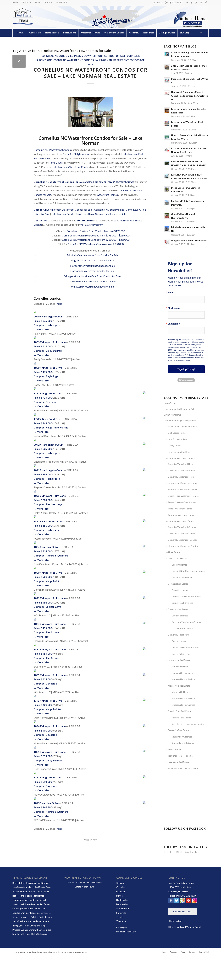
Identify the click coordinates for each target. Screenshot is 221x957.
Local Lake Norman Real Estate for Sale (104, 213)
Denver (119, 895)
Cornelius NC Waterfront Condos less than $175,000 (95, 231)
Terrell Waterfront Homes (180, 508)
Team (37, 2)
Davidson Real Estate (178, 609)
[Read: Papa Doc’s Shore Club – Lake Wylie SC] (167, 80)
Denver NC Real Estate (178, 634)
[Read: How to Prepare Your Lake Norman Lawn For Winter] (167, 137)
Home (15, 2)
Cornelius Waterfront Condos (73, 60)
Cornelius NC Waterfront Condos (52, 149)
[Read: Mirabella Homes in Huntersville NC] (167, 229)
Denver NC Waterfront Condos (182, 540)
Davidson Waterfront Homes (181, 470)
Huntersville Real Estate (179, 660)
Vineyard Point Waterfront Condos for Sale (92, 281)
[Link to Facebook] (191, 2)
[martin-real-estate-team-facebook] (171, 901)
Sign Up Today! (186, 369)
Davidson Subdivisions (182, 628)
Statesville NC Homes (182, 736)
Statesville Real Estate (178, 730)
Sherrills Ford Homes (181, 717)
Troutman (121, 921)
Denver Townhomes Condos (185, 647)
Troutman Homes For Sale (180, 755)
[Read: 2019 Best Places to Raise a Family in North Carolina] (167, 67)
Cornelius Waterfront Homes (181, 464)
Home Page (169, 403)
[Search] (201, 33)
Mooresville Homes (181, 692)
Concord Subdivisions (182, 577)
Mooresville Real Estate (179, 685)
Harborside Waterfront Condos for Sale (92, 270)
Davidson (120, 891)
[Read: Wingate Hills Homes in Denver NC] (167, 242)
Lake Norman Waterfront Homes (179, 458)
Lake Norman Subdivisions (66, 213)
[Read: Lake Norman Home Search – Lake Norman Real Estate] (167, 150)
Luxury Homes (174, 445)
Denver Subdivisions (181, 654)
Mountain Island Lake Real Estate (183, 768)
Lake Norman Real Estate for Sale (179, 409)
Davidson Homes (180, 615)
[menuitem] (16, 2)
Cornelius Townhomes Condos (186, 596)
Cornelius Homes (180, 590)
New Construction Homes (180, 452)
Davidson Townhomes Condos (186, 622)
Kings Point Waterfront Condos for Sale (92, 260)
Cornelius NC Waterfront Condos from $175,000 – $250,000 (95, 235)
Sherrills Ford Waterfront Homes (183, 496)
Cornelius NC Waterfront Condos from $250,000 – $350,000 (95, 239)
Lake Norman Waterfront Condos (71, 166)
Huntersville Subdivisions (183, 679)
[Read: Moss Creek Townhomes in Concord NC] (167, 189)
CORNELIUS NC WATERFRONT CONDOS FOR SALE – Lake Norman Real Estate (90, 72)
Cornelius (120, 887)
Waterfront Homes (107, 194)
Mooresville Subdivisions (183, 698)
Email (171, 292)
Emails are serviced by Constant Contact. (186, 358)
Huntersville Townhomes (183, 673)
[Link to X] (196, 2)
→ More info (41, 329)
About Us (26, 2)
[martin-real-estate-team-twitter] (176, 901)
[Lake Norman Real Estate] (22, 16)
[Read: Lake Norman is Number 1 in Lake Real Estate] (167, 110)
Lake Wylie (121, 927)
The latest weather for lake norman (186, 815)
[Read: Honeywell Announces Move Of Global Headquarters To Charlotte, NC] (167, 93)
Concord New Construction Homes (188, 571)
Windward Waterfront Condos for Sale (92, 286)
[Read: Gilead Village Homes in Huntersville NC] (167, 216)
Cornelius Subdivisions (182, 603)
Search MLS (61, 2)
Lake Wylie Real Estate (178, 762)
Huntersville (121, 900)
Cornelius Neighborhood (76, 153)
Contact (48, 2)
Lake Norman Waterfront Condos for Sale (69, 209)
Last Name (174, 323)
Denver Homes (179, 641)
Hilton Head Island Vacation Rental (184, 927)
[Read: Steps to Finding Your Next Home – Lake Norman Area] (167, 54)
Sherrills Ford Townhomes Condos (188, 724)
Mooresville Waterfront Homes (182, 489)
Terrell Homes (174, 749)
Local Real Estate (172, 552)
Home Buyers (56, 162)
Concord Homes (179, 564)
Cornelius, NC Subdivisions (109, 209)
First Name (174, 308)
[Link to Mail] (186, 2)
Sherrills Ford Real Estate (179, 711)
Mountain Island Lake (126, 931)
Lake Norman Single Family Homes (180, 420)
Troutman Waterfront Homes (181, 515)
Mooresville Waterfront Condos (183, 546)
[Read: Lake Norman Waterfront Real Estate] (167, 123)
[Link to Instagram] (201, 2)
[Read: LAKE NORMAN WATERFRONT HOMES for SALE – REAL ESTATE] (167, 163)
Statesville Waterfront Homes (182, 502)
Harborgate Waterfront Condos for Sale (92, 265)
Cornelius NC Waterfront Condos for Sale (98, 55)
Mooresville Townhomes (183, 705)
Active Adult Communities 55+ (182, 426)
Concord (120, 883)
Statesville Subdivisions (183, 743)
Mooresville (121, 904)
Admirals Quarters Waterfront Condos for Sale (92, 255)
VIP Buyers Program (91, 224)
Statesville (121, 913)
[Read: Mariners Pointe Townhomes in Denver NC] (167, 202)
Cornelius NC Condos (55, 55)
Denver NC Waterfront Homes (182, 477)
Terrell (119, 917)
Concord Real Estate (177, 558)
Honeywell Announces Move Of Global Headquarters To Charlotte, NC (189, 96)
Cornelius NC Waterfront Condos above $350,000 (96, 244)
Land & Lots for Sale (177, 439)
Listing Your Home (172, 414)
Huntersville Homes (181, 666)
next (59, 303)
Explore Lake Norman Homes (74, 952)
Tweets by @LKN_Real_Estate (180, 851)
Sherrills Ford (122, 908)
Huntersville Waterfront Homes (182, 483)
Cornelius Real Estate (178, 584)
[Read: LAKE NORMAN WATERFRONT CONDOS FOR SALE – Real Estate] (167, 176)
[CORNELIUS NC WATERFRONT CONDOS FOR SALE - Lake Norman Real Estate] (19, 61)
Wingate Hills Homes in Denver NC (189, 240)
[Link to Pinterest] (206, 2)
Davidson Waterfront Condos (182, 533)
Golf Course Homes (177, 433)
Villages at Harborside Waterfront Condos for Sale (92, 276)
